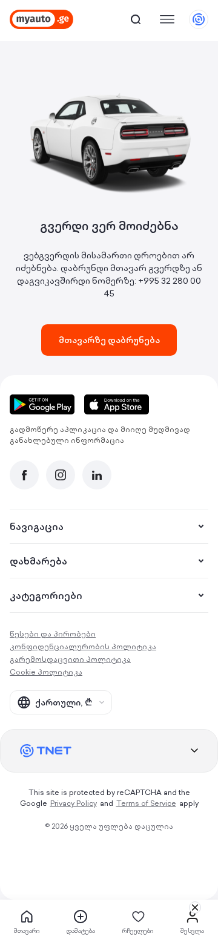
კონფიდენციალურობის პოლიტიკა (83, 646)
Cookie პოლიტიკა (46, 672)
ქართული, (63, 702)
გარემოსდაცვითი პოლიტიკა (70, 659)
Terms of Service (146, 803)
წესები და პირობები (53, 634)
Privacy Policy (73, 803)
